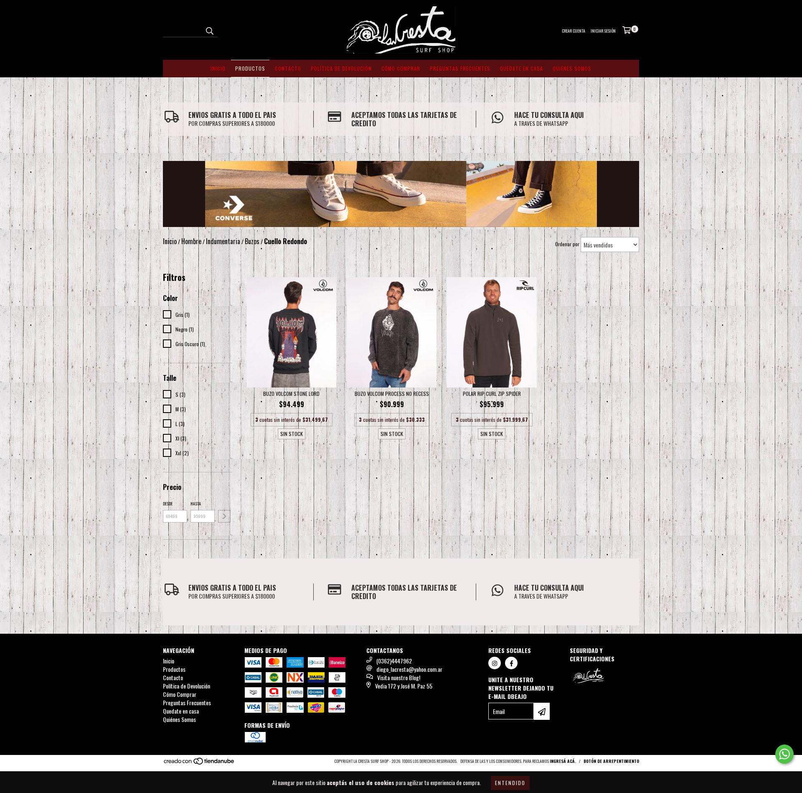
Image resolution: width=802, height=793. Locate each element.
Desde (168, 503)
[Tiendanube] (199, 763)
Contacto (288, 68)
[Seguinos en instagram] (494, 663)
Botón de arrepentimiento (611, 761)
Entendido (510, 782)
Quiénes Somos (572, 68)
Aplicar (224, 516)
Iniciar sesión (603, 31)
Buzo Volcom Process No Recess (392, 393)
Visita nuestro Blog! (398, 677)
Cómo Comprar (400, 68)
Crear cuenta (573, 31)
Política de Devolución (341, 68)
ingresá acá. (563, 761)
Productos (250, 68)
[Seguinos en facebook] (511, 663)
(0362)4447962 (394, 660)
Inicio (218, 68)
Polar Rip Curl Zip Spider (492, 393)
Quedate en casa (521, 68)
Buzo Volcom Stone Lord (291, 393)
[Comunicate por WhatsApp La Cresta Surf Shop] (784, 754)
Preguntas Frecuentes (460, 68)
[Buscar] (209, 29)
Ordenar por (567, 243)
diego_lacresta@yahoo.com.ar (409, 669)
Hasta (195, 503)
